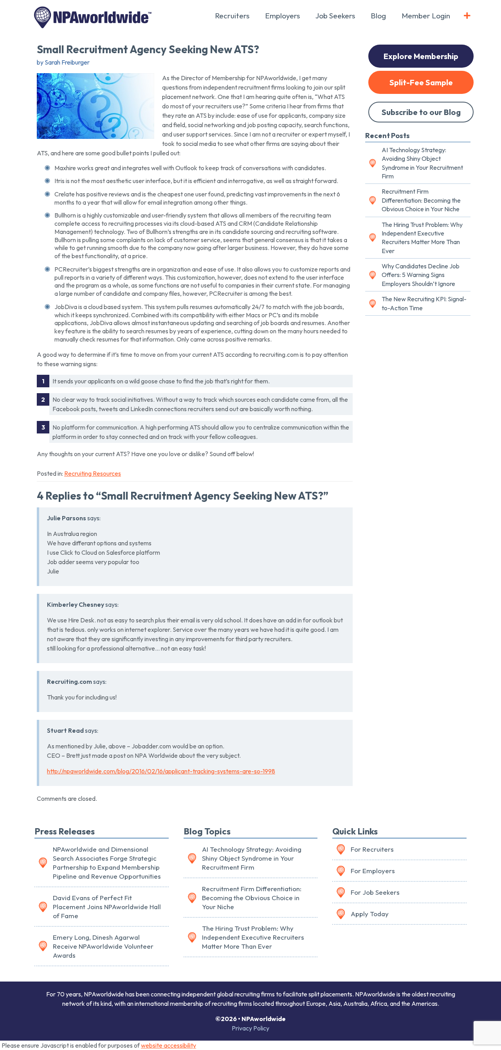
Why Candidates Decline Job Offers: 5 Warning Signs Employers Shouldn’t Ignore (421, 275)
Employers (282, 15)
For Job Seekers (375, 892)
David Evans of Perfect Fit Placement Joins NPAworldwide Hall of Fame (107, 907)
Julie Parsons (66, 518)
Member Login (426, 15)
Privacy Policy (250, 1028)
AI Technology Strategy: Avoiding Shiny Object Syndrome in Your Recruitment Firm (422, 163)
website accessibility (168, 1045)
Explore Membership (421, 56)
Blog (378, 15)
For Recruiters (372, 849)
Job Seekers (335, 15)
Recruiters (232, 15)
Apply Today (370, 914)
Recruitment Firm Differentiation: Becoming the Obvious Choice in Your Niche (421, 200)
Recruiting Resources (92, 473)
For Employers (373, 871)
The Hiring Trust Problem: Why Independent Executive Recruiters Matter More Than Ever (422, 238)
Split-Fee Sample (421, 82)
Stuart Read (65, 730)
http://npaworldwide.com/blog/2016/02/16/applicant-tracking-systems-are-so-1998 (161, 771)
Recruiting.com (69, 681)
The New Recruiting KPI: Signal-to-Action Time (424, 303)
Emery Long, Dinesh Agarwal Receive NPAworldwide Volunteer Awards (103, 946)
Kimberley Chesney (75, 604)
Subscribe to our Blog (421, 112)
